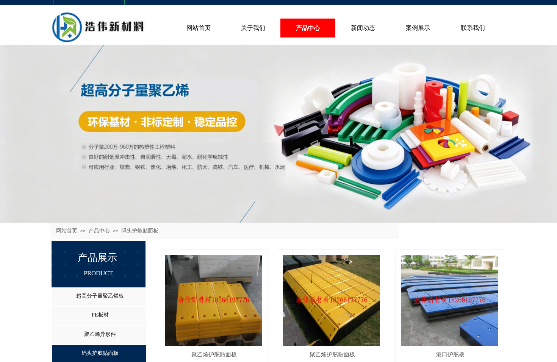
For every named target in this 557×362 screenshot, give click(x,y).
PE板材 (100, 315)
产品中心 (99, 231)
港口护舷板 (450, 354)
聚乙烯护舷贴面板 (214, 354)
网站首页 (66, 231)
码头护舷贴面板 (139, 231)
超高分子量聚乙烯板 (100, 296)
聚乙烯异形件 (100, 334)
